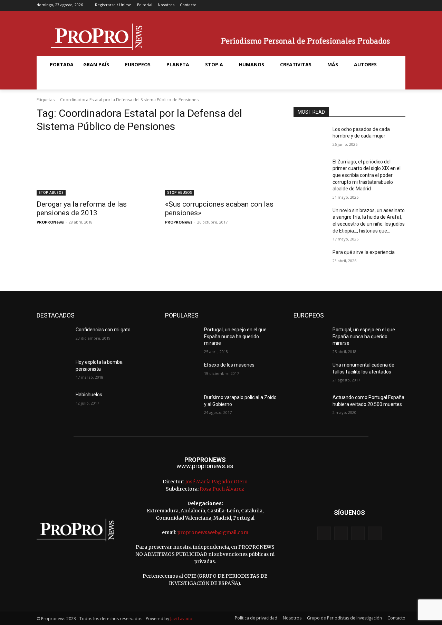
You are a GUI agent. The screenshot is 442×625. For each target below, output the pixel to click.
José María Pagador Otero (216, 482)
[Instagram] (379, 5)
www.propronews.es (204, 466)
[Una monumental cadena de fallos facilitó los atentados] (310, 373)
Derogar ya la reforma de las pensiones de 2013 (82, 208)
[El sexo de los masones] (182, 373)
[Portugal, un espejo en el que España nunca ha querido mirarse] (182, 338)
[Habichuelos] (53, 403)
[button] (53, 81)
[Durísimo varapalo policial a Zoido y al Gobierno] (182, 406)
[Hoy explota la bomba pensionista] (53, 370)
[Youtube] (400, 5)
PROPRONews (50, 222)
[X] (390, 5)
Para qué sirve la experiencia (364, 252)
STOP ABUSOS (51, 192)
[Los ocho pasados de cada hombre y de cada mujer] (310, 138)
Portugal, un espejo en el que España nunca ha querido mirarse (235, 336)
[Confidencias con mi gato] (53, 338)
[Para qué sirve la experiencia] (310, 261)
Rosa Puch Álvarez (222, 489)
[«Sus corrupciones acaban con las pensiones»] (221, 168)
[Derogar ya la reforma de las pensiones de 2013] (92, 168)
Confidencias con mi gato (103, 329)
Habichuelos (89, 394)
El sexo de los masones (229, 365)
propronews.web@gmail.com (212, 532)
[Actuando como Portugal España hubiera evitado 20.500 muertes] (310, 406)
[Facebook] (368, 5)
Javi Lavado (181, 619)
